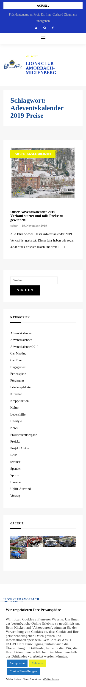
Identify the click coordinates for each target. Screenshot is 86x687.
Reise (13, 455)
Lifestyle (16, 421)
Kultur (14, 407)
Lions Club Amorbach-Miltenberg (41, 68)
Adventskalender (21, 333)
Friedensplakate (20, 387)
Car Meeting (18, 353)
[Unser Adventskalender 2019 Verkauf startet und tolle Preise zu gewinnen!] (43, 173)
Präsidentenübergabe (23, 435)
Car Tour (16, 360)
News (13, 428)
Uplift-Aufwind (20, 489)
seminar (15, 462)
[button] (36, 28)
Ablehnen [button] (37, 663)
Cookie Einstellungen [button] (23, 671)
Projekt (15, 441)
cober (14, 225)
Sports (14, 475)
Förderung (17, 380)
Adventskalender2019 (33, 154)
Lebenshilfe (17, 414)
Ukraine (15, 482)
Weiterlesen (51, 679)
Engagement (18, 367)
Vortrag (15, 495)
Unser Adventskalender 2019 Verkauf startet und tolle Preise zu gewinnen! (36, 216)
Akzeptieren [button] (17, 663)
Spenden (15, 468)
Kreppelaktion (19, 401)
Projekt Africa (19, 448)
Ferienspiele (18, 374)
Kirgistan (16, 394)
